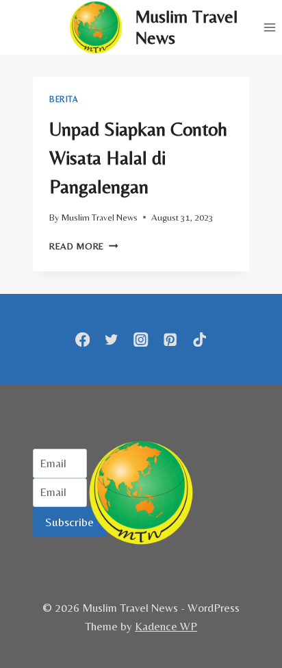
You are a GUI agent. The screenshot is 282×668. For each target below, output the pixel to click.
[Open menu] (269, 27)
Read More (83, 245)
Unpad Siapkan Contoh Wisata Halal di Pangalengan (138, 157)
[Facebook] (82, 339)
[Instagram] (141, 339)
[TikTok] (199, 339)
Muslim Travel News (99, 217)
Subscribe (69, 522)
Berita (63, 99)
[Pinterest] (170, 339)
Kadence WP (166, 626)
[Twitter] (112, 339)
